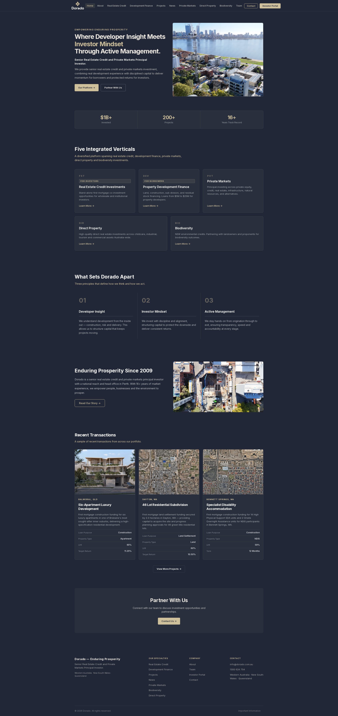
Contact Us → (169, 621)
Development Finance (141, 5)
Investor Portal (270, 6)
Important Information (249, 710)
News (172, 5)
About (100, 5)
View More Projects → (169, 568)
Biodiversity (226, 5)
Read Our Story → (90, 403)
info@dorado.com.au (241, 664)
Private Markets (187, 5)
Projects (161, 5)
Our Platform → (86, 87)
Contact (251, 6)
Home (90, 5)
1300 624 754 (237, 669)
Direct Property (208, 5)
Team (239, 5)
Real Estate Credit (116, 5)
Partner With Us (113, 87)
